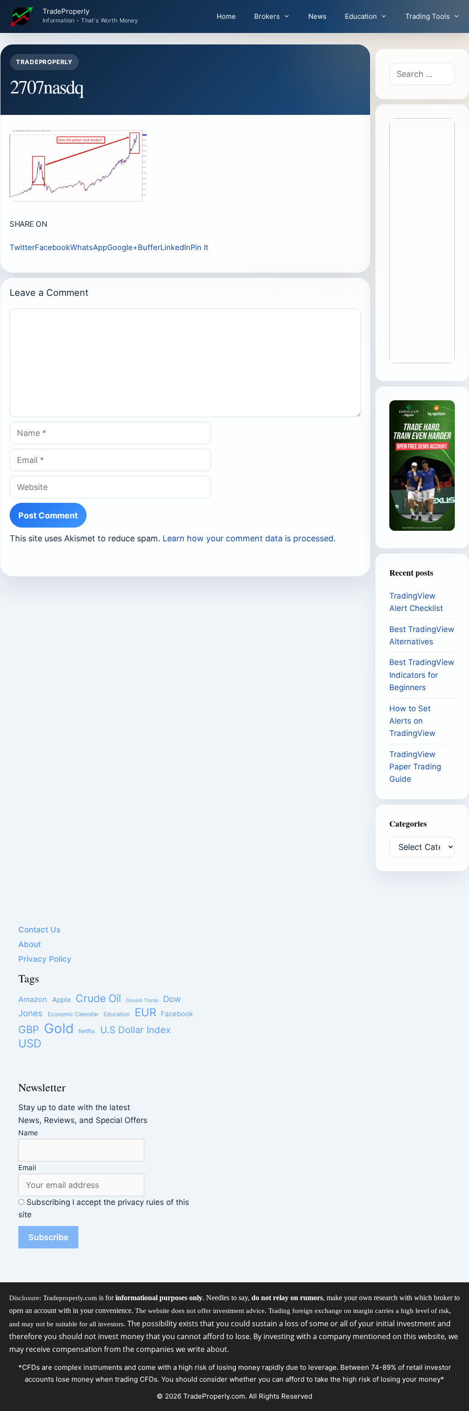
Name (28, 1132)
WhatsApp (88, 247)
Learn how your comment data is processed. (249, 538)
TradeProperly (66, 12)
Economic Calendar (73, 1014)
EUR (145, 1012)
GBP (28, 1029)
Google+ (122, 247)
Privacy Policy (44, 959)
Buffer (149, 247)
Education (361, 16)
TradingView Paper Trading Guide (415, 767)
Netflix (86, 1031)
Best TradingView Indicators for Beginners (421, 675)
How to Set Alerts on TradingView (412, 721)
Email (27, 1167)
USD (29, 1043)
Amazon (32, 999)
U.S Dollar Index (135, 1029)
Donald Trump (142, 1000)
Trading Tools (427, 16)
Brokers (267, 16)
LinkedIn (175, 247)
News (317, 16)
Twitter (22, 247)
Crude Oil (98, 998)
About (29, 944)
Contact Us (39, 929)
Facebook (52, 247)
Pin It (199, 247)
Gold (59, 1028)
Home (226, 16)
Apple (61, 999)
